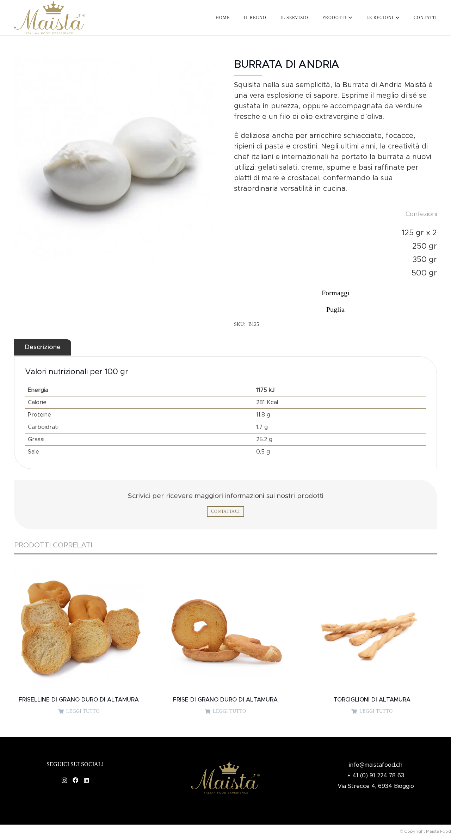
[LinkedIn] (86, 780)
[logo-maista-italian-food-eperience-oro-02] (49, 18)
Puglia (335, 309)
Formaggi (336, 293)
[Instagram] (64, 780)
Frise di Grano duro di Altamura (225, 700)
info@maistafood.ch (375, 765)
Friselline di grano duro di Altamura (79, 700)
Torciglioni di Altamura (372, 700)
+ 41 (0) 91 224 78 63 (375, 775)
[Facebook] (75, 780)
